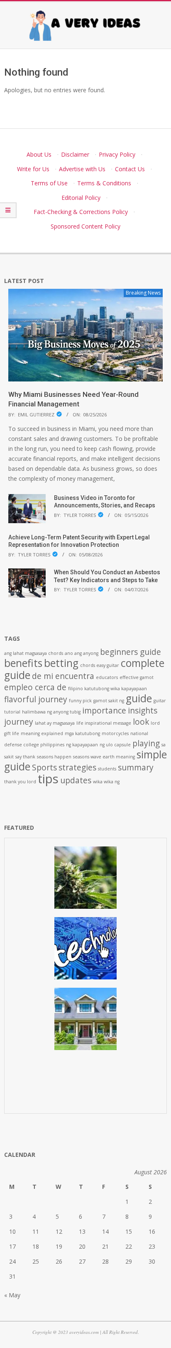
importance (104, 710)
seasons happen (54, 757)
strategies (77, 767)
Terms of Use (49, 183)
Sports (44, 767)
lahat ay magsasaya (55, 723)
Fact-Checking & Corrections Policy (81, 212)
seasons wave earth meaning (104, 757)
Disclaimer (75, 154)
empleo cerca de (35, 687)
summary (136, 767)
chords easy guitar (99, 665)
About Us (39, 154)
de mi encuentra (63, 676)
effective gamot (137, 677)
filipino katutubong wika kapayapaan (107, 688)
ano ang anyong (81, 653)
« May (12, 1295)
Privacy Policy (117, 154)
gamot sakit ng (108, 701)
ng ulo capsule (115, 745)
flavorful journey (35, 699)
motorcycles (115, 733)
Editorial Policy (80, 198)
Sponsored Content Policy (85, 226)
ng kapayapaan (82, 745)
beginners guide (130, 652)
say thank (25, 757)
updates (75, 780)
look (141, 721)
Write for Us (33, 169)
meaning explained (42, 733)
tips (48, 778)
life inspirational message (103, 723)
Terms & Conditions (104, 183)
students (107, 769)
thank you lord (20, 782)
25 (35, 1261)
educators (107, 677)
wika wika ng (106, 782)
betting (61, 663)
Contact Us (130, 169)
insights (142, 710)
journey (18, 721)
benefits (23, 663)
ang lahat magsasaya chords (33, 653)
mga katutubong (82, 733)
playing (146, 743)
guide (139, 698)
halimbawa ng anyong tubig (51, 712)
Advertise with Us (82, 169)
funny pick (80, 701)
